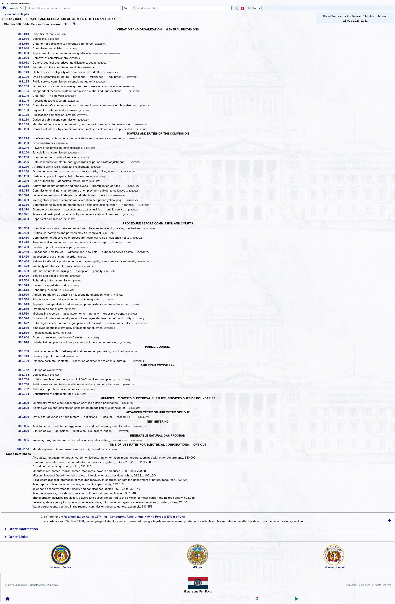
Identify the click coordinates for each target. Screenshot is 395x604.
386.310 (25, 185)
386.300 (25, 180)
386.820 (25, 416)
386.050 (25, 53)
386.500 (25, 280)
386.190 (25, 124)
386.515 (25, 290)
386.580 (25, 327)
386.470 (25, 266)
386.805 (25, 407)
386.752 (25, 370)
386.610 (25, 342)
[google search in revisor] (257, 599)
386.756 (25, 379)
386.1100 (24, 449)
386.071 (25, 62)
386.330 (25, 200)
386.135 (25, 91)
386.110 (25, 72)
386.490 (25, 275)
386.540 (25, 304)
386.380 (25, 219)
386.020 (25, 38)
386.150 (25, 105)
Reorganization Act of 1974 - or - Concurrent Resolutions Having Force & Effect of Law (124, 516)
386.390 (25, 228)
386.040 (25, 48)
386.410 (25, 237)
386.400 (25, 233)
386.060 (25, 57)
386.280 (25, 171)
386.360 (25, 204)
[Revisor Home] (8, 599)
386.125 (25, 81)
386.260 (25, 157)
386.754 (25, 374)
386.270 (25, 166)
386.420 (25, 242)
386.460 (25, 261)
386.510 (25, 285)
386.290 (25, 176)
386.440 (25, 251)
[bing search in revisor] (296, 599)
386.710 (25, 356)
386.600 (25, 337)
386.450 (25, 256)
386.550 (25, 308)
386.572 (25, 323)
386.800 (25, 402)
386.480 (25, 271)
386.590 (25, 332)
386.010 (25, 34)
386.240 (25, 147)
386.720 (25, 360)
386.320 (25, 195)
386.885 (25, 426)
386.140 (25, 95)
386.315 (25, 190)
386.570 (25, 318)
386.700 (25, 351)
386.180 (25, 119)
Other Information (23, 529)
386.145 (25, 100)
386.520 (25, 294)
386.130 (25, 86)
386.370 (25, 209)
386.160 (25, 110)
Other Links (18, 537)
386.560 (25, 313)
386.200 (25, 129)
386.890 (25, 430)
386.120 (25, 76)
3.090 (80, 521)
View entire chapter (17, 14)
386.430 (25, 247)
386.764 (25, 393)
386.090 (25, 67)
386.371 (25, 214)
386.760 (25, 384)
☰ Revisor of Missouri (17, 3)
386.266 (25, 162)
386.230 (25, 143)
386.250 (25, 152)
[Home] (4, 8)
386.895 (25, 440)
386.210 (25, 138)
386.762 (25, 389)
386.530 (25, 299)
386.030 (25, 43)
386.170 (25, 114)
